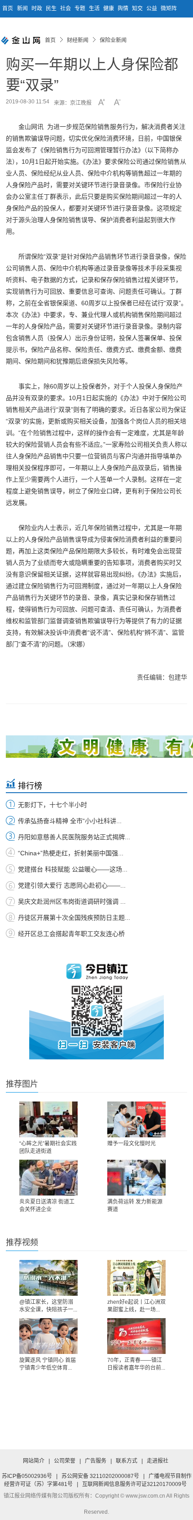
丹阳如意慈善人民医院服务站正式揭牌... (74, 837)
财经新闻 (77, 40)
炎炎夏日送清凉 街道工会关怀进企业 (47, 1206)
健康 (109, 8)
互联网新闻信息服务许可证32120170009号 (134, 1484)
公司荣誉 (64, 1461)
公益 (152, 8)
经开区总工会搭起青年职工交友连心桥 (71, 933)
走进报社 (157, 1461)
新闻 (23, 8)
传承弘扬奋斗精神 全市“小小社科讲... (70, 820)
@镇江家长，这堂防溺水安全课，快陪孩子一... (48, 1306)
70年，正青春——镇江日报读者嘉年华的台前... (136, 1364)
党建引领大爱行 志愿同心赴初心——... (72, 885)
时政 (37, 8)
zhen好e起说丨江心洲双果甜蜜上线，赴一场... (136, 1306)
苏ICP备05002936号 (27, 1476)
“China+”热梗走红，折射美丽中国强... (70, 853)
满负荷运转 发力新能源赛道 (134, 1206)
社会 (66, 8)
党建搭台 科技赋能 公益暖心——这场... (72, 869)
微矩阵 (169, 8)
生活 (95, 8)
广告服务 (95, 1461)
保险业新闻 (113, 40)
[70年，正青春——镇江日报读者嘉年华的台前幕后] (136, 1336)
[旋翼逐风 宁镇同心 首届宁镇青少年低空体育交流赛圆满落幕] (48, 1336)
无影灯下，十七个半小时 (52, 804)
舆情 (124, 8)
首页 (7, 8)
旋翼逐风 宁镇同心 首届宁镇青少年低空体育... (47, 1364)
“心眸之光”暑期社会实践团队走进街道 (48, 1147)
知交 (138, 8)
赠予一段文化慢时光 (131, 1143)
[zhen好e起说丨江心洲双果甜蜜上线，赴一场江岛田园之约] (136, 1278)
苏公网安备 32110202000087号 (100, 1476)
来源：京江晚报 (73, 103)
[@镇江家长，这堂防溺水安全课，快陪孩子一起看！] (48, 1278)
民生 (52, 8)
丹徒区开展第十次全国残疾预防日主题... (74, 917)
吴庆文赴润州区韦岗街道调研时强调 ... (72, 901)
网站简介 (33, 1461)
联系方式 (126, 1461)
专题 (81, 8)
